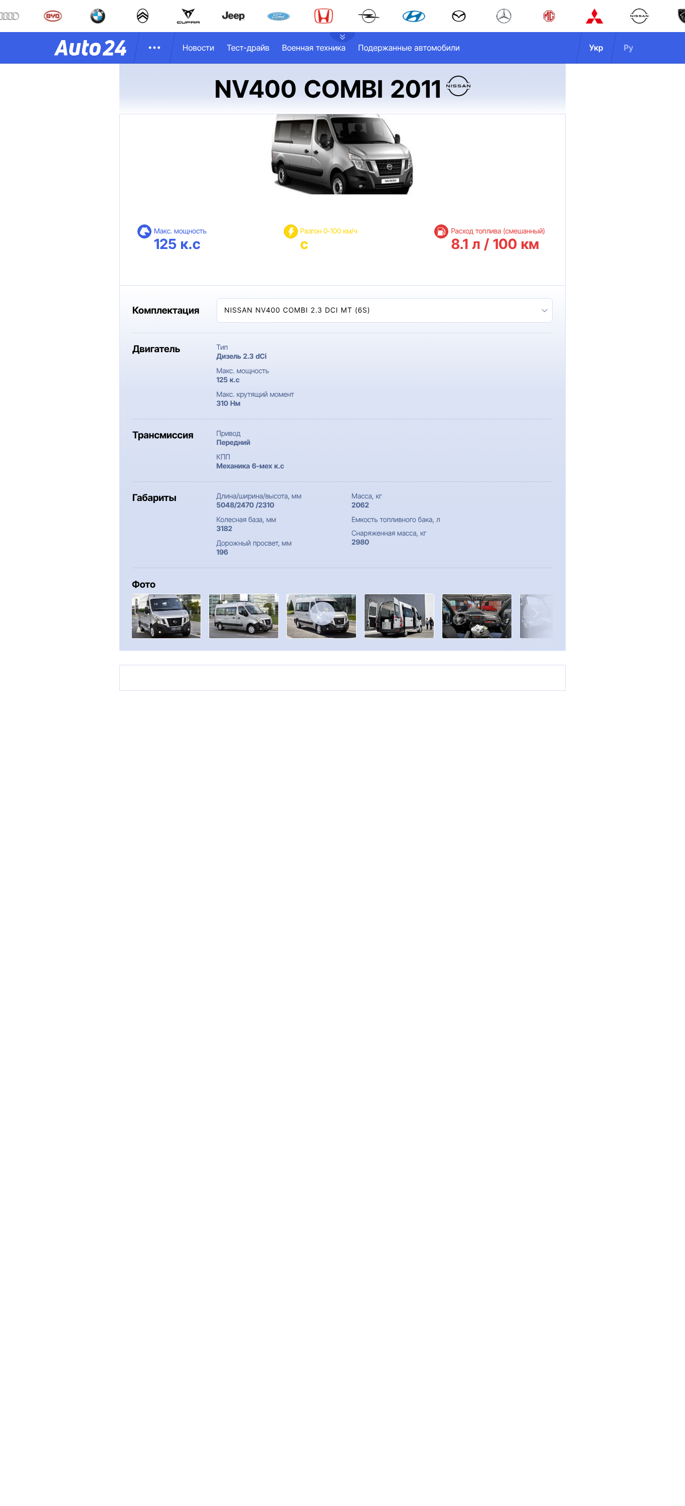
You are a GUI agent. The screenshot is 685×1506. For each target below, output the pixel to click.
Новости (198, 48)
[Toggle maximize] (322, 613)
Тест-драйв (248, 48)
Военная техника (314, 48)
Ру (628, 48)
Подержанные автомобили (409, 48)
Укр (596, 48)
